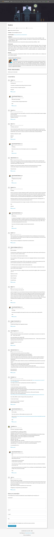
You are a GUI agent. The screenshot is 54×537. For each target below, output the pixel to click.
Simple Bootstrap (28, 532)
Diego (12, 286)
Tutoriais (25, 1)
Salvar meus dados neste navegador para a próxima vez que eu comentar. (22, 523)
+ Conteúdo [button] (39, 1)
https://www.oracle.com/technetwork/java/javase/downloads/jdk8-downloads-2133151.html (27, 394)
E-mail (9, 514)
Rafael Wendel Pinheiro (21, 28)
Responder (14, 91)
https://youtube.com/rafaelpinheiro (20, 34)
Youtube (43, 1)
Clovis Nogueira (14, 330)
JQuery (34, 1)
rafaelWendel (6, 1)
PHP (22, 1)
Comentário (10, 497)
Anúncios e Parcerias (17, 1)
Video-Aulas (30, 1)
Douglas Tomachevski (15, 321)
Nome (9, 509)
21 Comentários (30, 28)
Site (8, 518)
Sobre (11, 1)
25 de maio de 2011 (12, 28)
